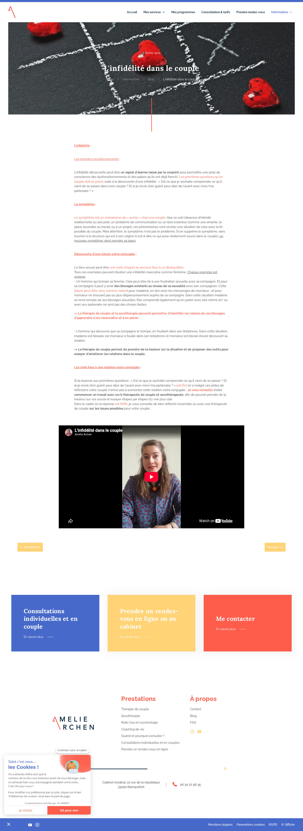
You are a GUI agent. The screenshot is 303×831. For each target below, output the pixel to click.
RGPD (273, 824)
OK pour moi (69, 810)
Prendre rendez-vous (250, 12)
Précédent (32, 547)
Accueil (132, 12)
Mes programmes (183, 12)
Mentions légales (220, 824)
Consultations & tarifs (215, 12)
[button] (9, 824)
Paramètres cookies (251, 824)
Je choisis (25, 810)
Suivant (273, 547)
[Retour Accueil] (12, 12)
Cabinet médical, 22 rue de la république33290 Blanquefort (131, 785)
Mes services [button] (152, 12)
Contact (195, 709)
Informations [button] (279, 12)
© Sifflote (288, 824)
